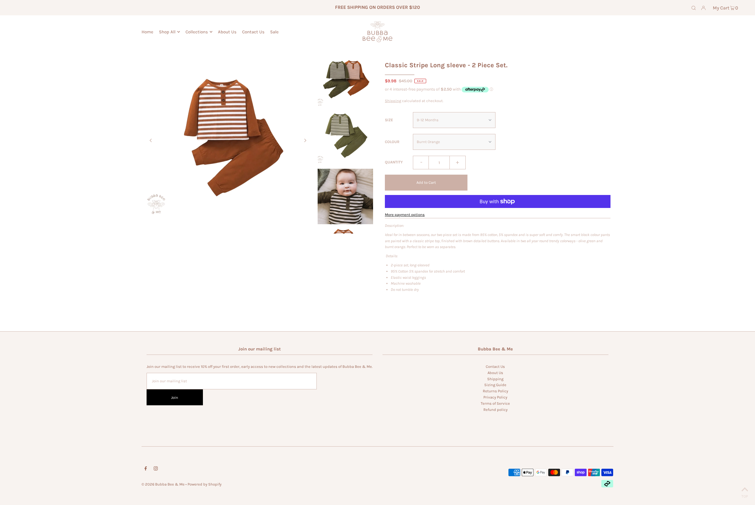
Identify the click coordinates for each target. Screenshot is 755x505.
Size (389, 120)
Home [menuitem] (147, 32)
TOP (744, 496)
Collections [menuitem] (197, 32)
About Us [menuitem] (227, 32)
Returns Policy (495, 391)
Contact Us (495, 366)
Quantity (394, 162)
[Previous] (151, 140)
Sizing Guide (495, 385)
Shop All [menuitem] (167, 32)
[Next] (304, 140)
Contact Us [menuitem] (253, 32)
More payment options (405, 214)
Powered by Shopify (204, 484)
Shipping (393, 101)
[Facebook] (146, 469)
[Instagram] (156, 469)
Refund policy (495, 409)
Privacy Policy (495, 397)
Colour (392, 142)
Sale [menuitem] (274, 32)
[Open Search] (694, 7)
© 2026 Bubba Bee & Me (163, 484)
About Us (495, 372)
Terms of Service (495, 403)
